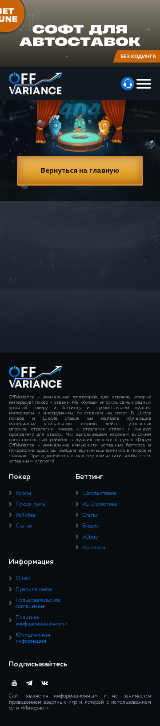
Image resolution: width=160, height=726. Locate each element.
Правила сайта (34, 589)
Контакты (93, 548)
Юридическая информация (33, 638)
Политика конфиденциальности (42, 621)
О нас (23, 578)
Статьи (24, 526)
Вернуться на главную (80, 170)
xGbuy (90, 537)
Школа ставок (99, 493)
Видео (90, 526)
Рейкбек (26, 515)
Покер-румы (31, 504)
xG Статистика (99, 504)
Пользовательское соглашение (38, 603)
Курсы (23, 493)
